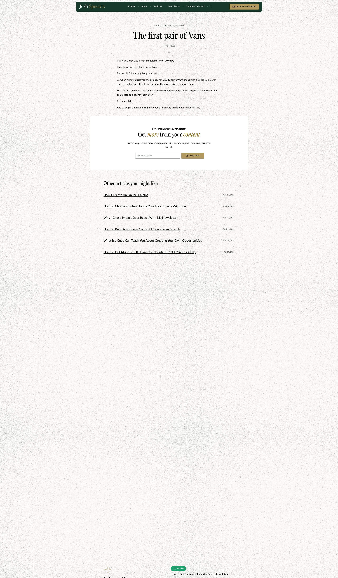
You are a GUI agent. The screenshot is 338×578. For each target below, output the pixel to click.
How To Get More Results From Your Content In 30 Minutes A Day (150, 252)
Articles (131, 6)
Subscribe (194, 156)
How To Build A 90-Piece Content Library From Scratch (142, 229)
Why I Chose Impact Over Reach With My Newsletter (141, 217)
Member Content (195, 6)
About (144, 6)
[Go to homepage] (94, 6)
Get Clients (174, 6)
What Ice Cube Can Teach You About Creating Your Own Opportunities (153, 240)
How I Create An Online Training (126, 195)
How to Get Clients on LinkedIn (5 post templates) (199, 574)
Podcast (158, 6)
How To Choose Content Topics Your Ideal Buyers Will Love (145, 206)
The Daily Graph (176, 26)
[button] (210, 7)
